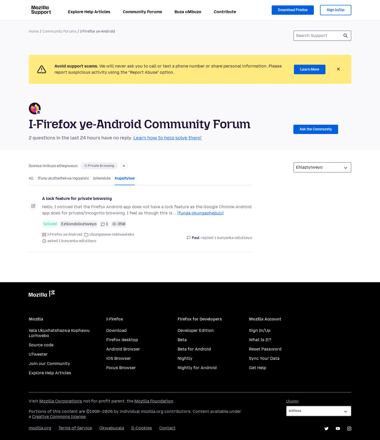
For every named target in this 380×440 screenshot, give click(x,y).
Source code (41, 344)
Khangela (345, 36)
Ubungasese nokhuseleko (111, 234)
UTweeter (38, 354)
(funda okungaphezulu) (200, 213)
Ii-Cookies (141, 428)
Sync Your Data (264, 358)
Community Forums (142, 11)
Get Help (257, 367)
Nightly (185, 358)
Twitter (326, 429)
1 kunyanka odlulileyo (233, 238)
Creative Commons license (59, 416)
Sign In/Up (336, 10)
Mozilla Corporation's (60, 401)
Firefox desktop (122, 339)
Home (34, 31)
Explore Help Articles (89, 11)
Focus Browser (121, 367)
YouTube (338, 429)
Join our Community (49, 363)
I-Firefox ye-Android (64, 234)
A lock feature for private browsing (77, 198)
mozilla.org (40, 428)
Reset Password (265, 349)
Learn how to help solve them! (167, 138)
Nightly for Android (197, 367)
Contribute (225, 11)
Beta (182, 339)
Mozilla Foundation (153, 401)
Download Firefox (293, 10)
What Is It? (260, 339)
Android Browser (123, 349)
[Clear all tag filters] (123, 165)
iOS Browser (118, 358)
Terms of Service (75, 428)
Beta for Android (194, 349)
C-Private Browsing (99, 166)
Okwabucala (111, 428)
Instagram (349, 429)
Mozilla (42, 294)
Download (116, 330)
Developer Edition (196, 330)
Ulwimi (292, 401)
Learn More (309, 69)
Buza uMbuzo (187, 11)
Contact (167, 428)
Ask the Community (316, 129)
